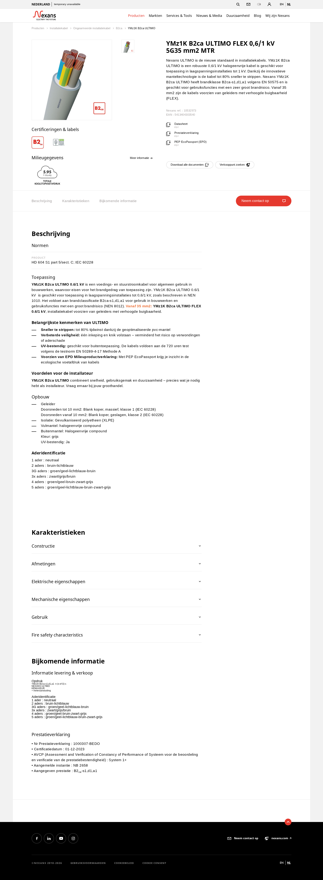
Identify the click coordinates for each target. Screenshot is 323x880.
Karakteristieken (75, 201)
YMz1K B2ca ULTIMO (141, 28)
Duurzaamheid (238, 15)
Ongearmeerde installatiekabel (92, 28)
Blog (257, 15)
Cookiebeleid (124, 863)
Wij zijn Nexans (277, 15)
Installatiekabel (59, 28)
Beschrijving (42, 201)
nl (288, 4)
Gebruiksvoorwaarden (88, 863)
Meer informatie (140, 157)
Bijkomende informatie (118, 201)
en (282, 4)
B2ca (119, 28)
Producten (136, 15)
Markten (155, 15)
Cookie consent (154, 863)
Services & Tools (179, 15)
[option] (42, 142)
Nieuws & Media (209, 15)
